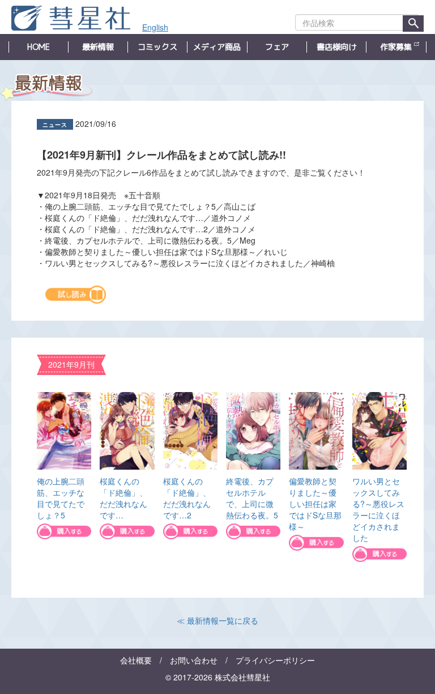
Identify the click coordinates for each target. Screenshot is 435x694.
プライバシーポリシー (275, 660)
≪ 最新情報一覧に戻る (217, 620)
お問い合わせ (194, 660)
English (155, 27)
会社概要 (136, 660)
